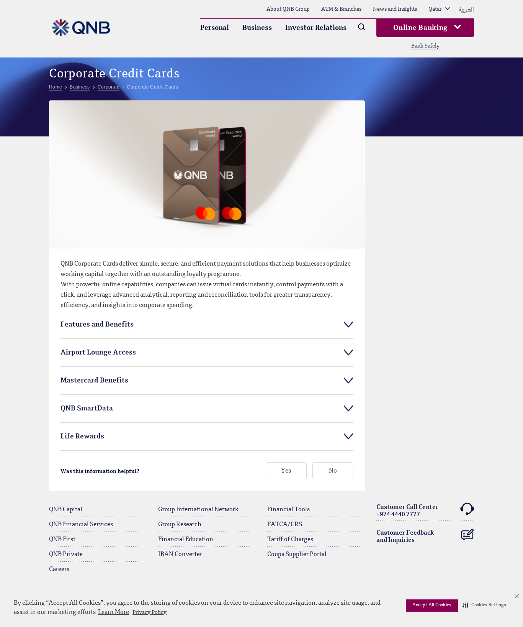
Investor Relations (315, 28)
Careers (59, 569)
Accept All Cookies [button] (431, 605)
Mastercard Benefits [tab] (94, 380)
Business (257, 28)
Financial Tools (288, 510)
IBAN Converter (180, 554)
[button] (484, 605)
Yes (286, 471)
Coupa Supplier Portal (297, 554)
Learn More (113, 612)
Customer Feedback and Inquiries (405, 536)
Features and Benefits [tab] (97, 324)
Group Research (179, 525)
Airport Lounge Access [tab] (98, 352)
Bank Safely (425, 46)
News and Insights (395, 9)
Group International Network (198, 510)
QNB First (62, 540)
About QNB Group (288, 9)
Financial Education (185, 540)
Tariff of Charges (290, 540)
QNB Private (66, 554)
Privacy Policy (149, 612)
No (333, 471)
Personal (214, 28)
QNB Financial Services (81, 525)
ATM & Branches (341, 9)
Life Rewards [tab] (82, 436)
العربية (466, 9)
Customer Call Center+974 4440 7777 (407, 511)
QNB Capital (65, 510)
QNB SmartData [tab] (86, 408)
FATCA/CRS (284, 525)
